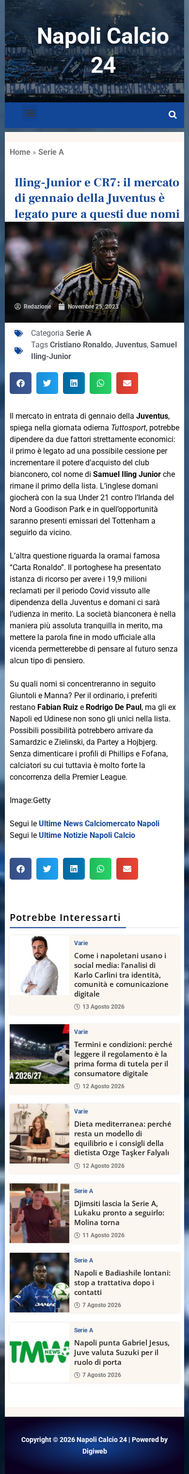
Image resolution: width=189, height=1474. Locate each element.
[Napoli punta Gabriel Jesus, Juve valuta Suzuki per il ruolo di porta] (39, 1352)
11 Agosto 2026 (103, 1235)
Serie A (51, 152)
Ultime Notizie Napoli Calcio (87, 835)
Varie (81, 943)
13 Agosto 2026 (103, 1007)
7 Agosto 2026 (101, 1305)
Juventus (131, 344)
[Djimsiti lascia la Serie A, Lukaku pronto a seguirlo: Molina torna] (39, 1213)
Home (20, 152)
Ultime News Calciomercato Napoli (99, 823)
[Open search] (173, 115)
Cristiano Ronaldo (80, 344)
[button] (30, 113)
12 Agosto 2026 (103, 1086)
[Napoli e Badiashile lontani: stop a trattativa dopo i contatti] (39, 1282)
